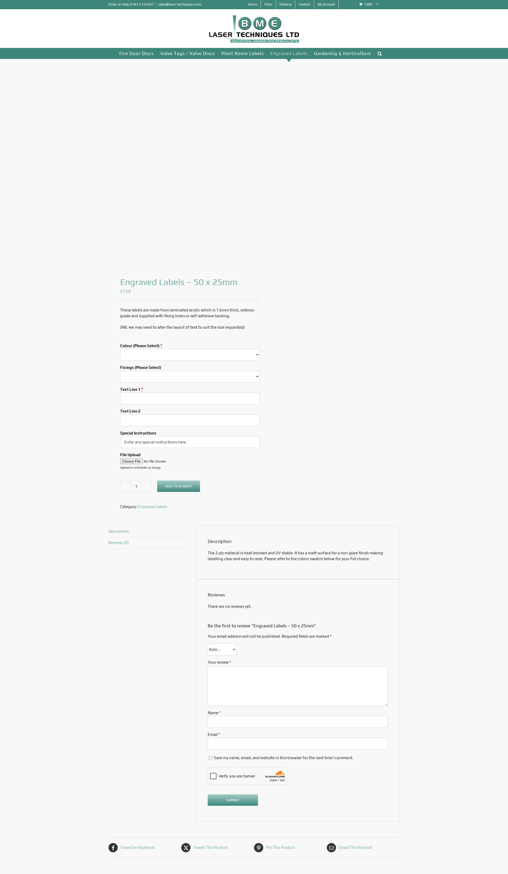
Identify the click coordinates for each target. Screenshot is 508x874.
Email (214, 734)
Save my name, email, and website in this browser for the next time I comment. (283, 757)
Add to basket (178, 486)
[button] (380, 53)
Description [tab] (118, 531)
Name (214, 712)
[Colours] (178, 163)
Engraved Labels (152, 506)
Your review (219, 662)
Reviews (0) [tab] (118, 542)
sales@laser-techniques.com (179, 4)
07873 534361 (142, 4)
